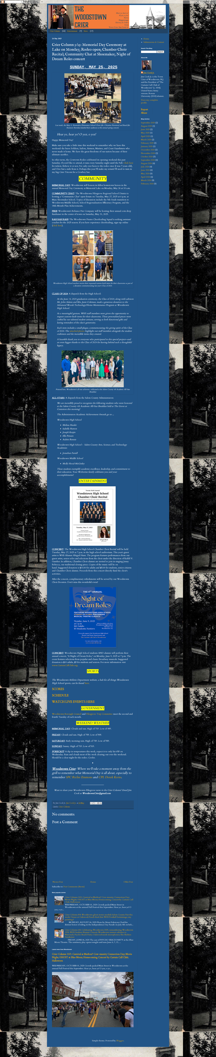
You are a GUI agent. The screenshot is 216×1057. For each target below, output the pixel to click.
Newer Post (58, 882)
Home (93, 882)
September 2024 (148, 160)
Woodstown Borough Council (66, 714)
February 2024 (147, 183)
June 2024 (145, 170)
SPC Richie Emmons (79, 777)
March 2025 (146, 139)
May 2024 (145, 173)
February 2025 (147, 143)
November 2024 (148, 153)
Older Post (128, 882)
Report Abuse (144, 111)
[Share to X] (96, 803)
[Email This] (91, 803)
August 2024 (146, 163)
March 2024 (146, 180)
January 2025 (146, 146)
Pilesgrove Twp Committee (99, 714)
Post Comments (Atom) (74, 886)
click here (57, 225)
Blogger (120, 1040)
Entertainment (72, 31)
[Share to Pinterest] (101, 803)
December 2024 (148, 149)
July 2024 (145, 166)
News (86, 31)
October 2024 (147, 156)
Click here (128, 162)
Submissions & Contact (154, 42)
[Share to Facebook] (98, 803)
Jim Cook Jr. (149, 72)
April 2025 (145, 136)
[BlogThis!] (93, 803)
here (87, 683)
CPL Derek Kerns (109, 777)
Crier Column (55, 31)
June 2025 (145, 129)
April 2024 (145, 177)
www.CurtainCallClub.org (65, 665)
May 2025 (145, 132)
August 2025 (146, 126)
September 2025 (148, 122)
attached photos (77, 331)
